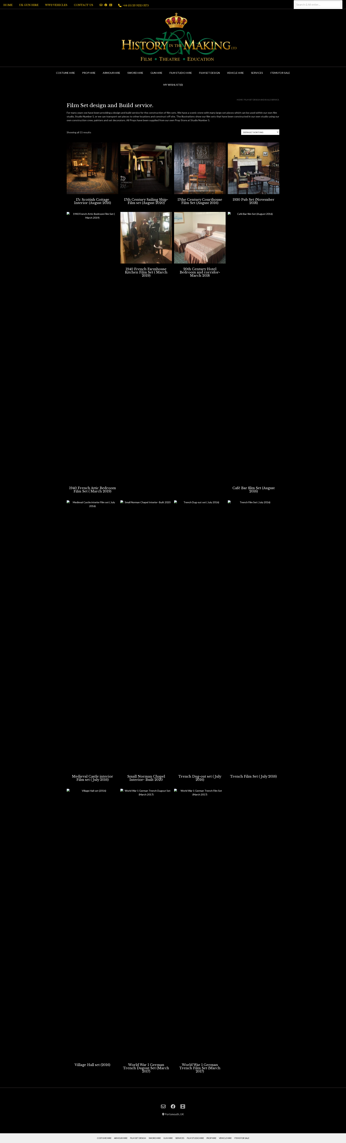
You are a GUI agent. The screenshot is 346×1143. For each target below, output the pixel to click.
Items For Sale (280, 72)
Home (8, 5)
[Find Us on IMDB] (110, 5)
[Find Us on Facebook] (106, 5)
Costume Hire (65, 72)
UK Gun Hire (29, 5)
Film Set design (138, 1138)
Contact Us (83, 5)
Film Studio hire (181, 72)
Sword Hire (135, 72)
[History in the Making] (173, 37)
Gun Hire (156, 72)
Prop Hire (89, 72)
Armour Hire (111, 72)
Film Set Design (209, 72)
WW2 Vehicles (56, 5)
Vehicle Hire (235, 72)
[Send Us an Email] (101, 5)
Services (257, 72)
